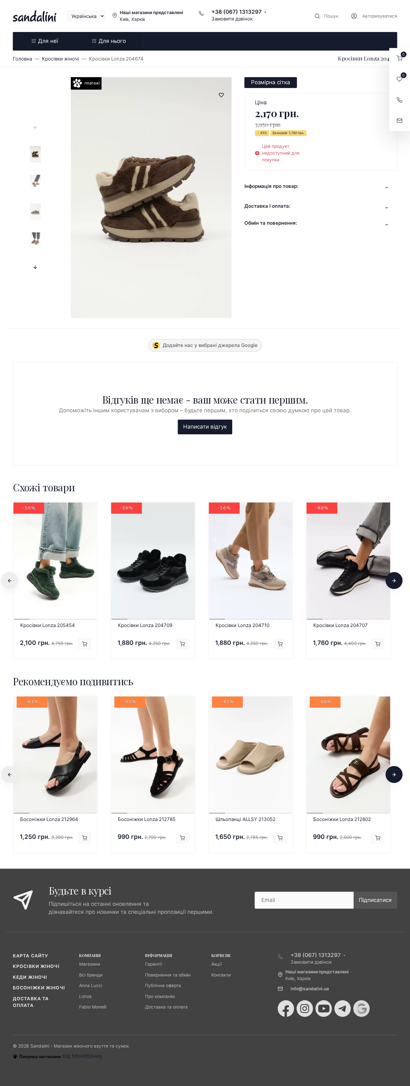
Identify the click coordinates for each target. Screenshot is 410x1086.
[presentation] (35, 128)
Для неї (48, 41)
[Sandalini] (34, 16)
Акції (216, 964)
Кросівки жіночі (36, 966)
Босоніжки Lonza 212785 (147, 819)
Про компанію (160, 996)
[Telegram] (342, 1008)
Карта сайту (30, 955)
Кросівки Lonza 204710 (242, 625)
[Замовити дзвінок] (399, 100)
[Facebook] (286, 1008)
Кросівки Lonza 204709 (145, 625)
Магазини (89, 964)
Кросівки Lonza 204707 (340, 625)
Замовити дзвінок (232, 19)
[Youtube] (324, 1008)
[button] (399, 58)
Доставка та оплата (166, 1007)
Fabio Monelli (92, 1007)
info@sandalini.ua (310, 988)
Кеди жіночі (30, 977)
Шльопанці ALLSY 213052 (245, 819)
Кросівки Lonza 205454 (47, 625)
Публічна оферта (163, 985)
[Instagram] (305, 1008)
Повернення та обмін (168, 974)
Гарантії (153, 964)
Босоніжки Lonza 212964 (49, 819)
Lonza (85, 996)
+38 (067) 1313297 (236, 12)
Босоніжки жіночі (39, 987)
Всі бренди (90, 974)
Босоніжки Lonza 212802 (342, 819)
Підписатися (375, 900)
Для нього (112, 41)
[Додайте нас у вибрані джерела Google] (361, 1008)
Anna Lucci (90, 985)
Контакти (221, 974)
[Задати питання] (399, 120)
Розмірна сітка (270, 82)
